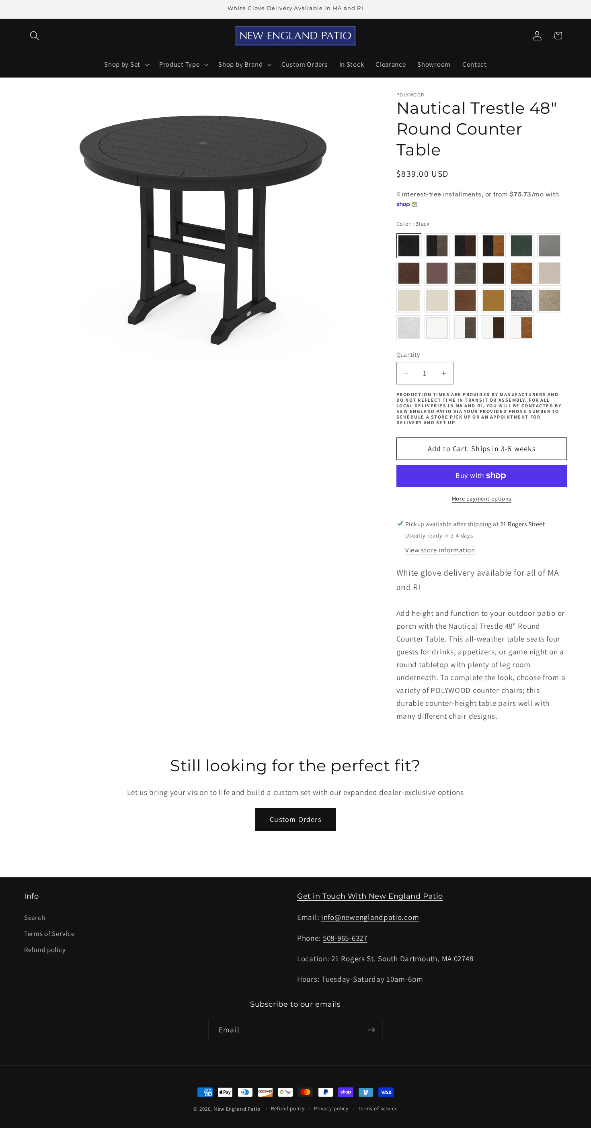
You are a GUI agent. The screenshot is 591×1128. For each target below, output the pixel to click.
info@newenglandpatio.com (370, 917)
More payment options (481, 498)
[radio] (408, 245)
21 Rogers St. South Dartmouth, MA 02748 (402, 958)
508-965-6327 (345, 938)
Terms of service (377, 1108)
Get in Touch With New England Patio (370, 896)
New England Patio (236, 1109)
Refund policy (45, 949)
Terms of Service (49, 933)
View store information (440, 550)
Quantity (408, 354)
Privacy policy (331, 1108)
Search (34, 917)
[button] (34, 35)
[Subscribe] (371, 1030)
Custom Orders (295, 819)
